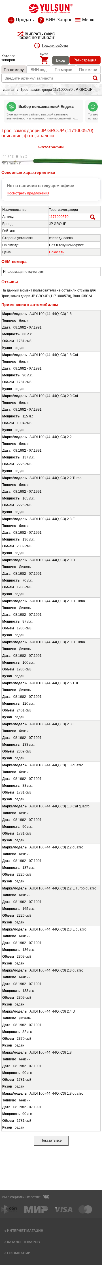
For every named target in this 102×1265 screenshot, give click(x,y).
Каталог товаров (23, 1242)
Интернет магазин (25, 1230)
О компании (19, 1253)
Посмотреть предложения (28, 193)
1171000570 (59, 217)
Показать (56, 252)
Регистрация (85, 60)
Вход (60, 60)
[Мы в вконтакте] (46, 1197)
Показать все (51, 1140)
